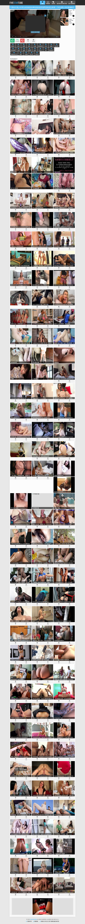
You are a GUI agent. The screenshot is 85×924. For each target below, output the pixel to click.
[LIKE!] (12, 41)
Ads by (49, 118)
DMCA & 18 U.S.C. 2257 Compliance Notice (50, 921)
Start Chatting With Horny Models (71, 21)
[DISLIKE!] (22, 41)
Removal (36, 921)
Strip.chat (71, 15)
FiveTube (16, 2)
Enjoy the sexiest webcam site (71, 12)
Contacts (29, 921)
